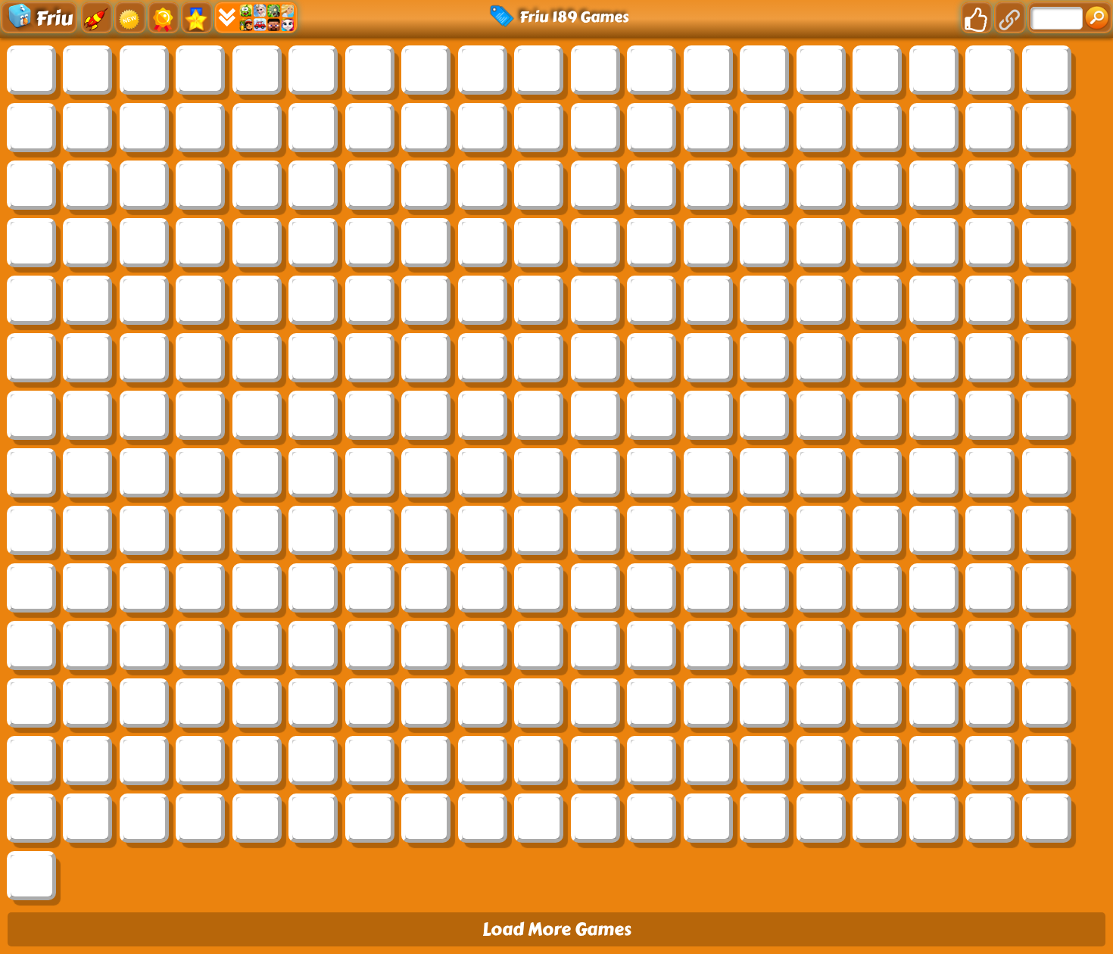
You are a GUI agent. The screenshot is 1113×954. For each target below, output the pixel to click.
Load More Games (556, 929)
